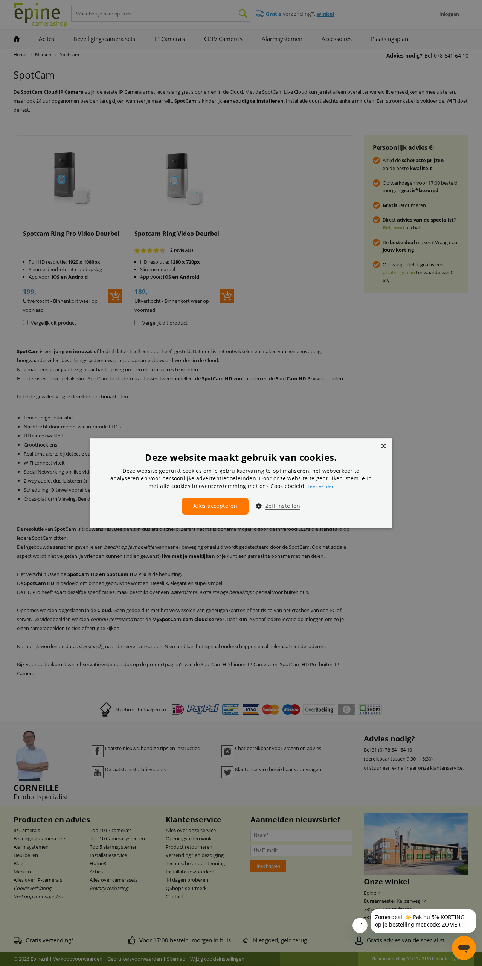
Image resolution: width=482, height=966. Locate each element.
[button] (275, 505)
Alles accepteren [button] (215, 505)
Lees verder (321, 486)
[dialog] (241, 483)
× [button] (383, 446)
